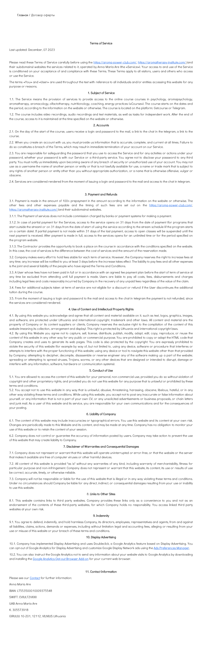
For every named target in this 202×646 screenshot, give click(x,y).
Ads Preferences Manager (171, 548)
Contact (35, 578)
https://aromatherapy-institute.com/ (162, 62)
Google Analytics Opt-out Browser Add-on (61, 559)
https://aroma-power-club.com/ (115, 62)
